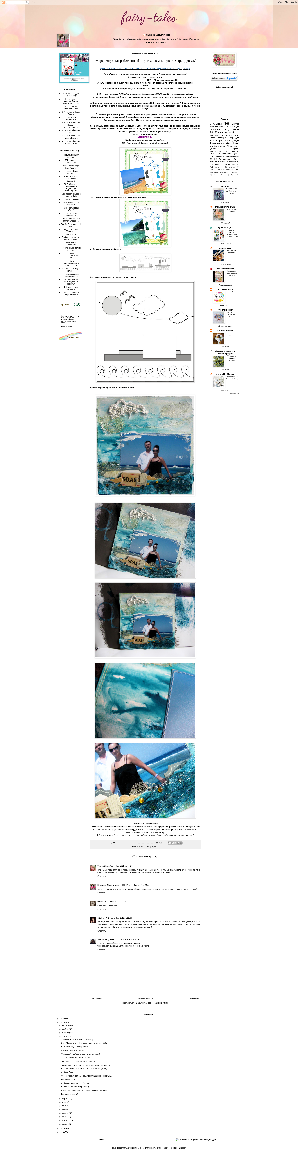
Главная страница (145, 998)
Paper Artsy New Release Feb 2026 (232, 273)
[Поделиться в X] (175, 843)
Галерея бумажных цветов (132, 131)
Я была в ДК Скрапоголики (71, 118)
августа (65, 1098)
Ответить (101, 876)
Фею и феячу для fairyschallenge (71, 95)
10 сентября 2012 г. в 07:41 (138, 885)
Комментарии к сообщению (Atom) (153, 1003)
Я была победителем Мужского (71, 249)
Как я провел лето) (69, 1094)
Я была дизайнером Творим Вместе (71, 137)
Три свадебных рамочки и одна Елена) (78, 1061)
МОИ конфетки (216, 167)
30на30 (227, 126)
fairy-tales (149, 16)
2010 (61, 1132)
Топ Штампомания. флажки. (71, 156)
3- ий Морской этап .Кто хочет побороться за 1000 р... (85, 1043)
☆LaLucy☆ (102, 918)
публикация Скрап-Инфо (221, 175)
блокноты (213, 169)
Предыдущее (193, 998)
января (65, 1124)
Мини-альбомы (232, 156)
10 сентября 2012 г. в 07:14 (120, 866)
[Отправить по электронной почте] (169, 843)
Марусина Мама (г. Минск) (158, 35)
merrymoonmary (161, 1148)
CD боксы (224, 172)
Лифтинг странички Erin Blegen (75, 1083)
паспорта (235, 172)
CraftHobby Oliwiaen (225, 374)
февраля (66, 1120)
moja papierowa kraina (225, 207)
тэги (234, 175)
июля (64, 1102)
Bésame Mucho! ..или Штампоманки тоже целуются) (84, 1069)
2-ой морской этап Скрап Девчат (75, 1058)
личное (235, 129)
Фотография (215, 164)
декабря (65, 1025)
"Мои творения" (225, 310)
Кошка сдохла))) (68, 1079)
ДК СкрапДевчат (152, 847)
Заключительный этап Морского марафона (80, 1039)
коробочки (230, 151)
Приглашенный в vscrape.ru (71, 204)
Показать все (234, 393)
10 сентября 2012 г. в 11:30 (120, 918)
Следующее (96, 998)
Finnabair (225, 186)
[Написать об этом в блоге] (172, 843)
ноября (65, 1029)
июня (64, 1106)
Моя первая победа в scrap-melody (71, 195)
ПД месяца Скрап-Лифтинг (71, 172)
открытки (216, 123)
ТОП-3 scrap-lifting (71, 199)
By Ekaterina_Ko (225, 228)
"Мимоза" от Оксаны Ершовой (232, 358)
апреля (65, 1113)
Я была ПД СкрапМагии (71, 244)
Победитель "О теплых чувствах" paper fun (71, 281)
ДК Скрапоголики (222, 159)
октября (65, 1033)
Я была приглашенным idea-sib (71, 255)
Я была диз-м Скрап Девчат (71, 113)
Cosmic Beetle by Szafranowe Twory (231, 191)
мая (63, 1109)
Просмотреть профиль (156, 42)
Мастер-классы (223, 132)
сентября (66, 1036)
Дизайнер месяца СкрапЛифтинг (71, 167)
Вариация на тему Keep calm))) (75, 1087)
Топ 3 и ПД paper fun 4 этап (71, 225)
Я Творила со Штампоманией (71, 108)
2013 (61, 1019)
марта (65, 1117)
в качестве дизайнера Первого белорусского (224, 148)
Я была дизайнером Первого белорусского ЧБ (71, 125)
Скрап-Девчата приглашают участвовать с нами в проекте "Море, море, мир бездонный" (145, 74)
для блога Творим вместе (224, 139)
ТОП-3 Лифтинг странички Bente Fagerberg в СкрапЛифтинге (71, 187)
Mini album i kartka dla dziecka (231, 314)
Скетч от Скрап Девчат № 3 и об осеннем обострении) (85, 1090)
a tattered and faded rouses (72, 1050)
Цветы (227, 164)
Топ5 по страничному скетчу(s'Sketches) (71, 238)
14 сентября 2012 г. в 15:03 (127, 940)
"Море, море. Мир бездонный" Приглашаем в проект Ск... (86, 1076)
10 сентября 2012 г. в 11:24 (115, 901)
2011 (61, 1128)
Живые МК (226, 154)
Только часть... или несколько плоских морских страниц (85, 1065)
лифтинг (232, 167)
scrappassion (225, 248)
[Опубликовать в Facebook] (178, 843)
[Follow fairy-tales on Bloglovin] (224, 80)
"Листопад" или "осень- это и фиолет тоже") (80, 1054)
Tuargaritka (102, 866)
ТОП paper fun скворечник (71, 161)
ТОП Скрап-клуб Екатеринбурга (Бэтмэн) (71, 178)
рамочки (221, 146)
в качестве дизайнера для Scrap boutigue (224, 135)
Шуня (100, 901)
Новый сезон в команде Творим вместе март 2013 (71, 101)
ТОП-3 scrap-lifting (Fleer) (71, 209)
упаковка (224, 169)
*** (232, 292)
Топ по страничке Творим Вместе (71, 293)
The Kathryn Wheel (225, 269)
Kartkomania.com (225, 330)
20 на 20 (141, 847)
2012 (61, 1022)
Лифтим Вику (67, 1072)
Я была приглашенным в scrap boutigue (71, 263)
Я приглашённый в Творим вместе (71, 275)
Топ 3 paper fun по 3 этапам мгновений (71, 220)
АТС (234, 164)
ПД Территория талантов (71, 288)
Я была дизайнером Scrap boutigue (71, 142)
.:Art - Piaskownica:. (225, 289)
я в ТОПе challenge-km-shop (71, 270)
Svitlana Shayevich (105, 940)
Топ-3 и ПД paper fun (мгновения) (71, 214)
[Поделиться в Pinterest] (181, 843)
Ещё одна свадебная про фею (74, 1047)
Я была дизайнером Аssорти (71, 131)
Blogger (182, 1148)
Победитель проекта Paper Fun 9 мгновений (71, 232)
